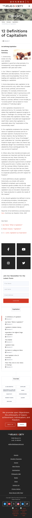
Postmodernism (23, 394)
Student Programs (16, 459)
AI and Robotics (9, 386)
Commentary (16, 470)
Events (16, 462)
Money (22, 390)
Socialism (9, 401)
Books (16, 477)
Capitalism (15, 22)
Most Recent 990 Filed (16, 493)
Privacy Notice (16, 489)
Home (3, 22)
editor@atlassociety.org (16, 444)
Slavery (23, 397)
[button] (29, 6)
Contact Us (16, 485)
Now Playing (16, 466)
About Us (10, 424)
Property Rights (9, 397)
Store (16, 481)
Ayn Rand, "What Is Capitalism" (12, 225)
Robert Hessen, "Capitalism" (12, 229)
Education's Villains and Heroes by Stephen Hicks (9, 390)
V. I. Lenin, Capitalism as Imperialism (15, 233)
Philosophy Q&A (16, 474)
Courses (9, 22)
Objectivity (9, 394)
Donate (22, 424)
